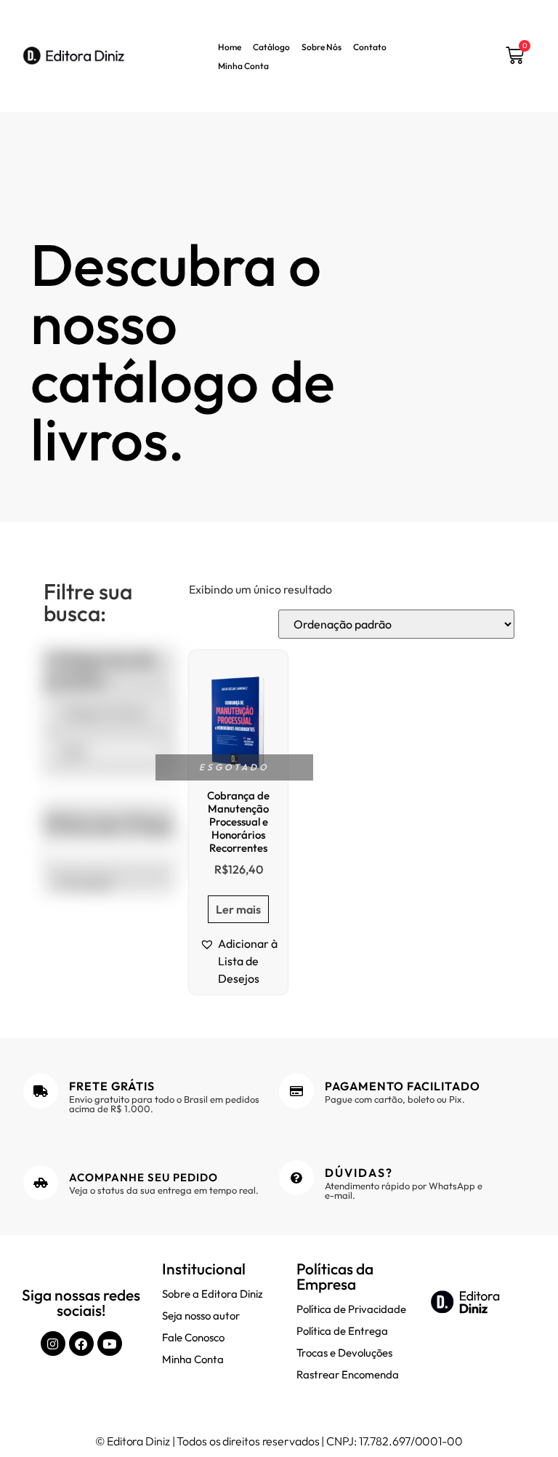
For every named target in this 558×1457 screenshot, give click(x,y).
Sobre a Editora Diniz (212, 1294)
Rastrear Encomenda (347, 1374)
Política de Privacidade (351, 1309)
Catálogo (271, 46)
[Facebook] (81, 1343)
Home (229, 46)
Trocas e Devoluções (344, 1353)
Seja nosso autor (201, 1315)
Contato (370, 46)
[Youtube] (109, 1343)
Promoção (84, 883)
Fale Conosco (193, 1337)
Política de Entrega (342, 1331)
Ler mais (238, 909)
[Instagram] (53, 1343)
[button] (238, 961)
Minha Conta (243, 65)
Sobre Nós (321, 46)
